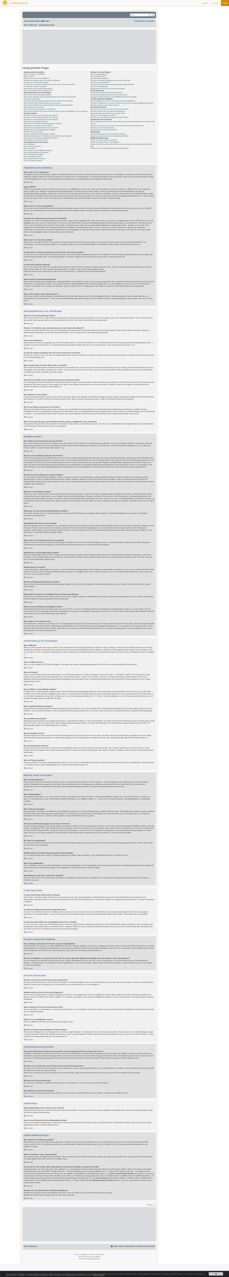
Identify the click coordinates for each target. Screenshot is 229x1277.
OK (216, 1274)
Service (215, 3)
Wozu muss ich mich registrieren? (35, 74)
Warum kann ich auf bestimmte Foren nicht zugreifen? (41, 128)
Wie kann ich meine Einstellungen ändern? (38, 95)
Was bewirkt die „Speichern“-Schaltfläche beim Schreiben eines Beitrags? (48, 136)
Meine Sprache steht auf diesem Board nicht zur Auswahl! (42, 103)
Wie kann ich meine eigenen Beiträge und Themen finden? (110, 117)
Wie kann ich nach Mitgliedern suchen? (103, 115)
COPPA (137, 221)
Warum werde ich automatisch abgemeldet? (38, 88)
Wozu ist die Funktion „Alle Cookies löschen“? (38, 91)
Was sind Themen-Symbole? (33, 161)
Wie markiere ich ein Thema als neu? (36, 140)
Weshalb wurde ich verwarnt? (33, 132)
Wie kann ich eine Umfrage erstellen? (36, 121)
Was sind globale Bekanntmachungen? (36, 152)
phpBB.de (46, 372)
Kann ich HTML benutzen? (32, 146)
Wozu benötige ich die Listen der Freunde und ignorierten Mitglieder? (113, 101)
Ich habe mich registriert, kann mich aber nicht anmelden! (42, 80)
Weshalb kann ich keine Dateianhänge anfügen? (39, 130)
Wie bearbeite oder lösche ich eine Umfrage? (38, 126)
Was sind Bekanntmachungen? (34, 154)
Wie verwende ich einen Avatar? (34, 107)
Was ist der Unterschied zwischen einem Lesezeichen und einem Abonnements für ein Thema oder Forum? (123, 122)
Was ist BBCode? (29, 144)
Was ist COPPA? (29, 76)
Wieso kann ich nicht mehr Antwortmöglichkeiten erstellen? (43, 123)
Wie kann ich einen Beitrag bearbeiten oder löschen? (41, 117)
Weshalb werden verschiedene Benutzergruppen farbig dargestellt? (112, 84)
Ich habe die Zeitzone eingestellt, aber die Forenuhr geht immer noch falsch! (48, 101)
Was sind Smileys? (30, 148)
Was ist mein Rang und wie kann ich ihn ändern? (39, 109)
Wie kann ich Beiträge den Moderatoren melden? (40, 134)
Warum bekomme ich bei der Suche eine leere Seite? (108, 113)
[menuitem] (38, 21)
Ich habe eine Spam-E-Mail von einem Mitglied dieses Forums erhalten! (114, 97)
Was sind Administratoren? (99, 74)
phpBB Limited (32, 372)
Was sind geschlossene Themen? (35, 159)
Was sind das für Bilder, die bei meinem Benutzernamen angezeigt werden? (48, 105)
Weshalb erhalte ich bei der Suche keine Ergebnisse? (108, 111)
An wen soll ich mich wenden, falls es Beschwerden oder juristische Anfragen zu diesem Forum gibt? (121, 145)
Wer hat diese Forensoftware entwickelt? (104, 140)
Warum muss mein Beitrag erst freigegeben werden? (41, 138)
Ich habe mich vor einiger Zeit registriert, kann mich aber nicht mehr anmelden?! (49, 84)
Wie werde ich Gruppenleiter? (100, 82)
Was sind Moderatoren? (98, 76)
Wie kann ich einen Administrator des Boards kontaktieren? (110, 148)
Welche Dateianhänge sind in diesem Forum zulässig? (108, 134)
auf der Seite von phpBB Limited (105, 1144)
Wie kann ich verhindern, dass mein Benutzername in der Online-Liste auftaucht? (50, 97)
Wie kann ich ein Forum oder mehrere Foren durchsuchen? (110, 109)
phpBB (83, 1254)
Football (205, 3)
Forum (225, 3)
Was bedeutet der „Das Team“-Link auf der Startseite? (108, 88)
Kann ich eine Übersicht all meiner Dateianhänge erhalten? (110, 136)
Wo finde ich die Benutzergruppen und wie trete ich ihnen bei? (111, 80)
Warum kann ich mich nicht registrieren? (37, 78)
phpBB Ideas (122, 1157)
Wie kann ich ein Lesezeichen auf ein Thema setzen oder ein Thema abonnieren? (117, 126)
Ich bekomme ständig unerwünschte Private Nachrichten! (109, 95)
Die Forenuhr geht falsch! (32, 99)
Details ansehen (99, 1275)
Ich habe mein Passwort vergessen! (35, 86)
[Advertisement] (89, 46)
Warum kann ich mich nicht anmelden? (36, 82)
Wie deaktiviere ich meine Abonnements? (104, 130)
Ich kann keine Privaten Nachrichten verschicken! (106, 93)
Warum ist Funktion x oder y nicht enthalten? (105, 142)
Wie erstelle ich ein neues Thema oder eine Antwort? (41, 115)
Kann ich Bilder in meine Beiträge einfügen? (38, 150)
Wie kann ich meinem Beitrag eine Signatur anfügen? (41, 119)
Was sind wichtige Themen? (33, 156)
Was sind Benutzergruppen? (100, 78)
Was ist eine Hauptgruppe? (99, 86)
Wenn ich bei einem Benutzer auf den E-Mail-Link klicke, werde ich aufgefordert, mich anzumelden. (56, 111)
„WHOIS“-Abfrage (50, 1171)
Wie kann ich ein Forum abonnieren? (102, 128)
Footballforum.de (19, 3)
